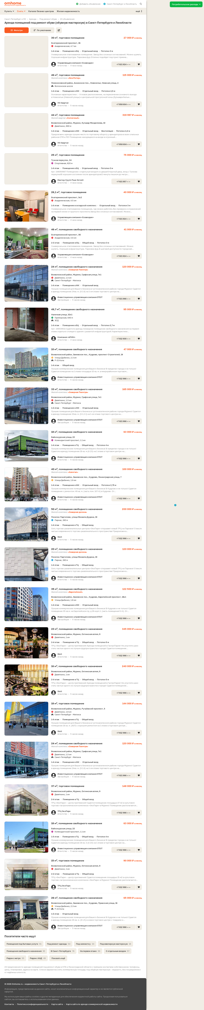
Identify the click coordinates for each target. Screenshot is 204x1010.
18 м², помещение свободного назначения (76, 431)
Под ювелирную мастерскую (115, 944)
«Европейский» (75, 592)
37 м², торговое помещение (67, 786)
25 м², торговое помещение (67, 154)
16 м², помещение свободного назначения (76, 666)
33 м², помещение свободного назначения (76, 389)
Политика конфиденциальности (32, 1004)
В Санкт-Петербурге (62, 951)
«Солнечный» (72, 118)
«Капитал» (73, 472)
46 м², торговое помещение (67, 74)
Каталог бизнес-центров (41, 11)
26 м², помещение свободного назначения (76, 897)
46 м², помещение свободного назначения (76, 229)
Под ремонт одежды (58, 944)
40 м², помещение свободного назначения (76, 469)
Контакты (9, 1004)
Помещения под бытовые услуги (24, 944)
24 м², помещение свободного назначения (76, 266)
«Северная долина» (77, 512)
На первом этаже (90, 951)
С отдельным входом (117, 951)
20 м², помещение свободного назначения (76, 548)
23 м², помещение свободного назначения (76, 628)
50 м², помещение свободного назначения (76, 509)
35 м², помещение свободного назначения (76, 588)
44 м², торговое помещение (67, 114)
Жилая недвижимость (68, 11)
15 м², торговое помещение (67, 860)
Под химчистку (85, 944)
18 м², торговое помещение (67, 703)
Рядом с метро (15, 958)
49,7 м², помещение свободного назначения (77, 309)
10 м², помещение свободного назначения (76, 349)
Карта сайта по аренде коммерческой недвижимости (92, 1004)
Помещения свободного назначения (26, 951)
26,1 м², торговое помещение (68, 192)
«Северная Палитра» (78, 269)
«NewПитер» (74, 78)
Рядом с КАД (38, 958)
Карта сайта (57, 1004)
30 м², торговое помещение (67, 37)
